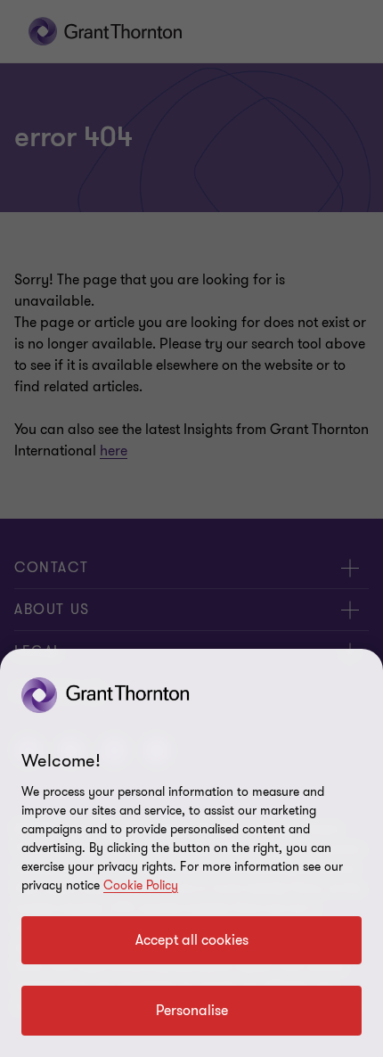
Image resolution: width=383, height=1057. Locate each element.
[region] (191, 853)
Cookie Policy (140, 885)
